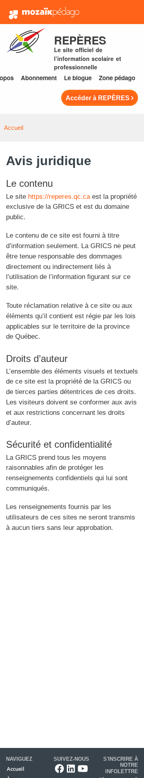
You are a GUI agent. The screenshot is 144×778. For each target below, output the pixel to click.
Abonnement (39, 77)
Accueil (13, 127)
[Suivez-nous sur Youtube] (83, 768)
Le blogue (78, 77)
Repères (80, 40)
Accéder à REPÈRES (98, 97)
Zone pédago (117, 77)
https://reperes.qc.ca (59, 196)
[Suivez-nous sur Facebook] (59, 768)
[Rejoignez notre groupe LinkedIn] (71, 768)
